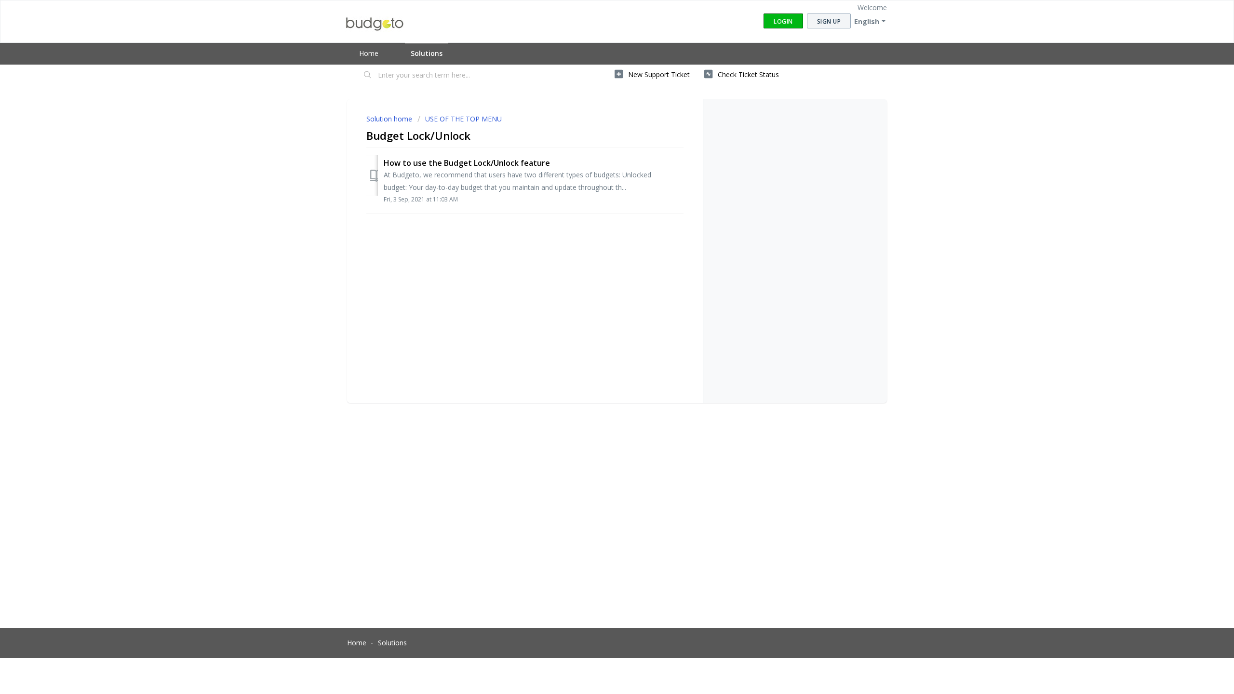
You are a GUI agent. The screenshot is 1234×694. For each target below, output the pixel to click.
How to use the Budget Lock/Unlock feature (467, 163)
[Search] (367, 75)
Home (368, 53)
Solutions (427, 53)
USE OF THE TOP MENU (463, 118)
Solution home (390, 118)
